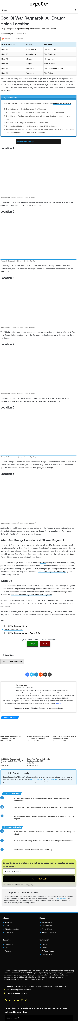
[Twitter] (32, 674)
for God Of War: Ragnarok (41, 594)
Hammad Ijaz (7, 33)
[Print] (50, 674)
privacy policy (29, 884)
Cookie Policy (47, 926)
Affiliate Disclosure (49, 932)
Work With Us (47, 954)
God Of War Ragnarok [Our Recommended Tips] (11, 737)
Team (7, 926)
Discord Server (51, 779)
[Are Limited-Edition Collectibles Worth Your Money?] (7, 852)
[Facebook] (27, 674)
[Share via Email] (45, 674)
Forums (44, 944)
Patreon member (60, 898)
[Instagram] (22, 1000)
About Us (8, 922)
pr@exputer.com (25, 989)
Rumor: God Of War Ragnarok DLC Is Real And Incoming (38, 737)
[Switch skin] (75, 10)
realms (43, 562)
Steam (58, 703)
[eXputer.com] (39, 4)
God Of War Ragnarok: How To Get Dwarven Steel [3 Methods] (38, 761)
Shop (7, 947)
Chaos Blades (27, 551)
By (2, 33)
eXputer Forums (36, 779)
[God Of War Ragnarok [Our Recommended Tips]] (12, 727)
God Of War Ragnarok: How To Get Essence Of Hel (64, 737)
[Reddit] (41, 674)
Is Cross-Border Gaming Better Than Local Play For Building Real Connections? (43, 841)
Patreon (8, 951)
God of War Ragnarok (62, 103)
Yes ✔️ (32, 644)
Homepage (9, 932)
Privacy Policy (47, 922)
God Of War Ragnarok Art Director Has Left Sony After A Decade (12, 761)
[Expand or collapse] (59, 141)
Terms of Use (47, 929)
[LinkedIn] (36, 674)
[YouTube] (18, 1000)
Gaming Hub (9, 944)
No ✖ (45, 644)
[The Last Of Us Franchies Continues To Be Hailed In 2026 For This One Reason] (7, 810)
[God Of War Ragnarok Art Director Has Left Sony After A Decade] (12, 750)
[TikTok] (26, 1000)
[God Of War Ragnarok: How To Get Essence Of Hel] (64, 727)
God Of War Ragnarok (13, 661)
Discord (44, 947)
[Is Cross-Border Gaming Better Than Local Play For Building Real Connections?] (7, 843)
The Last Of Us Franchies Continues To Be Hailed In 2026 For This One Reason (43, 807)
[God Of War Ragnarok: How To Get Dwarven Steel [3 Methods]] (38, 750)
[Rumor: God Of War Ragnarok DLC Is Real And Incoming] (38, 727)
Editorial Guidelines (12, 929)
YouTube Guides (48, 951)
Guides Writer (20, 687)
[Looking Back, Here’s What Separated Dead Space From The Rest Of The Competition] (7, 801)
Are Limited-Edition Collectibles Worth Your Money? (33, 850)
